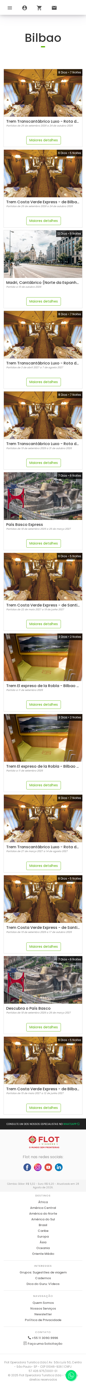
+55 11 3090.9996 (45, 1338)
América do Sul (43, 1219)
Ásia (43, 1242)
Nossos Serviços (43, 1308)
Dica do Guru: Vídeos (43, 1284)
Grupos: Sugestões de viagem (43, 1272)
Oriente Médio (43, 1253)
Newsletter (43, 1314)
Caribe (43, 1230)
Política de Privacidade (43, 1320)
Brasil (43, 1225)
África (43, 1202)
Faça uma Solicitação (44, 1343)
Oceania (43, 1248)
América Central (43, 1208)
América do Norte (43, 1213)
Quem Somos (43, 1302)
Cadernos (43, 1278)
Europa (43, 1236)
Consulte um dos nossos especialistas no (41, 1124)
